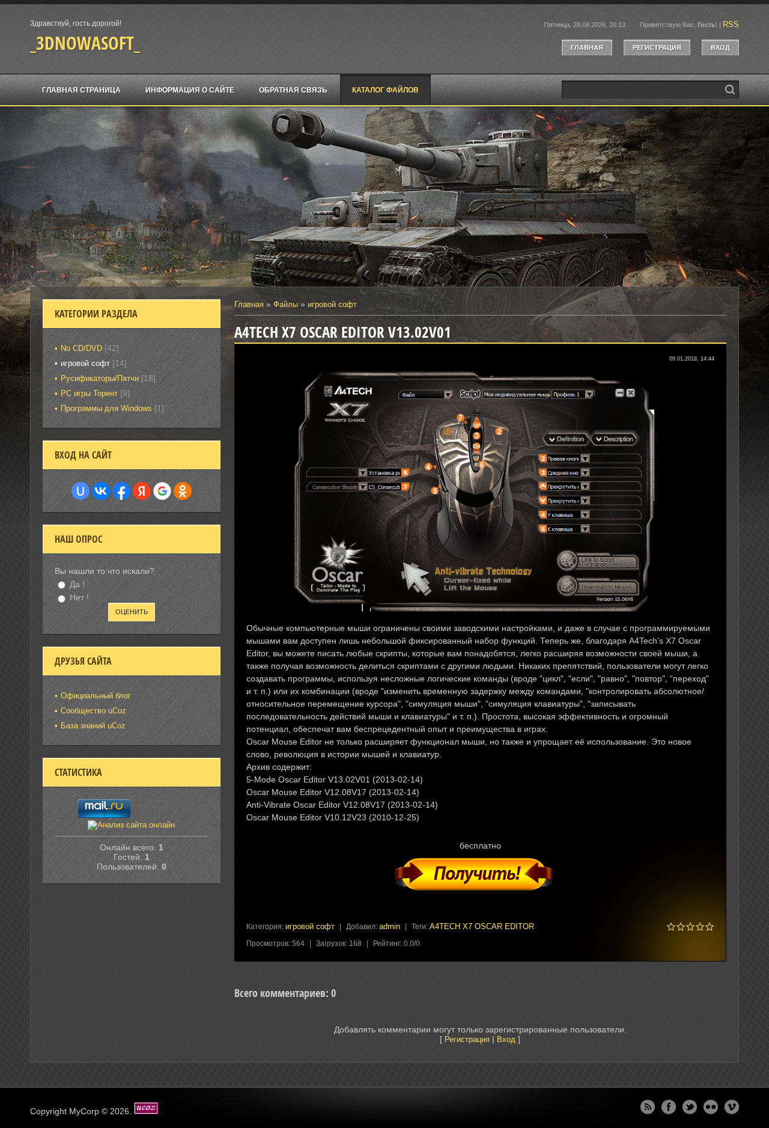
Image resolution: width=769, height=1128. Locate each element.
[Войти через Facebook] (121, 491)
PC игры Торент (89, 393)
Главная (587, 47)
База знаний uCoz (93, 725)
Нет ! (79, 598)
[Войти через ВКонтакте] (101, 491)
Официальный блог (96, 695)
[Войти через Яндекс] (142, 491)
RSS (731, 24)
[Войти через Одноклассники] (183, 491)
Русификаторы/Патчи (100, 378)
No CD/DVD (81, 348)
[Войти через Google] (162, 491)
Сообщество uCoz (93, 710)
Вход (720, 47)
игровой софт (332, 304)
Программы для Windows (106, 408)
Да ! (77, 584)
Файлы (285, 304)
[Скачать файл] (480, 897)
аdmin (389, 926)
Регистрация (657, 47)
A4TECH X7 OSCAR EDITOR (482, 926)
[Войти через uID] (80, 491)
